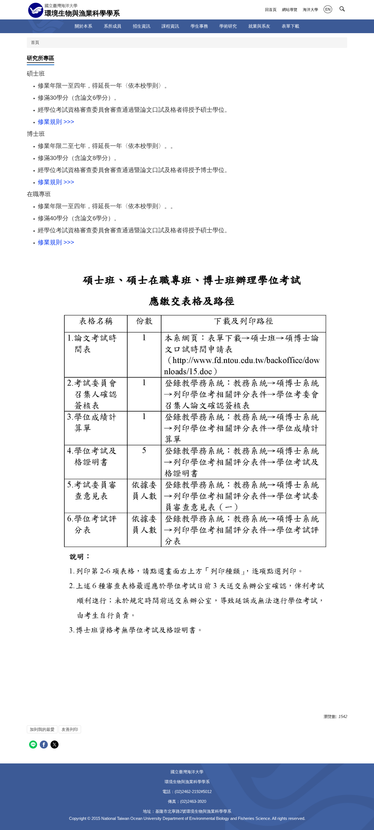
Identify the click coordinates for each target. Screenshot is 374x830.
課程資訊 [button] (170, 26)
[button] (343, 10)
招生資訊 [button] (141, 26)
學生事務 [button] (199, 26)
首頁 (35, 42)
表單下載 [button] (290, 26)
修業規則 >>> (56, 121)
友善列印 (70, 729)
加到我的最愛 (42, 729)
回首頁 (271, 9)
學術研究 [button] (228, 26)
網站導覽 (289, 9)
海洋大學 (310, 9)
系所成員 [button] (112, 26)
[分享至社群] (34, 745)
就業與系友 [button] (259, 26)
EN (327, 9)
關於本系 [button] (83, 26)
